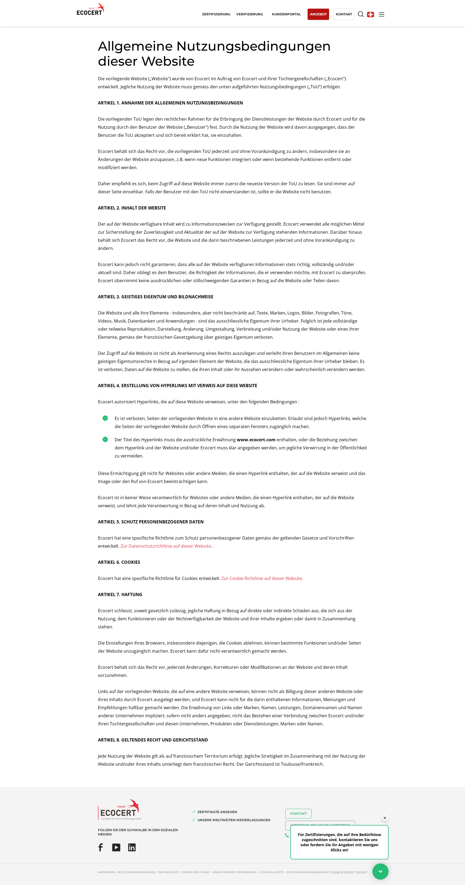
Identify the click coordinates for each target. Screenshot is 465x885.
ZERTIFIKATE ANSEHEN (217, 812)
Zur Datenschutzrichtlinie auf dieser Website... (167, 546)
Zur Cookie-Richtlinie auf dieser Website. (262, 578)
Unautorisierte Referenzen (234, 872)
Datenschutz (168, 872)
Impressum (106, 872)
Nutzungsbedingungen (137, 872)
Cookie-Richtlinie (195, 872)
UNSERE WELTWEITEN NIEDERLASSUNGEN (234, 820)
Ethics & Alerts (272, 872)
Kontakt (298, 813)
